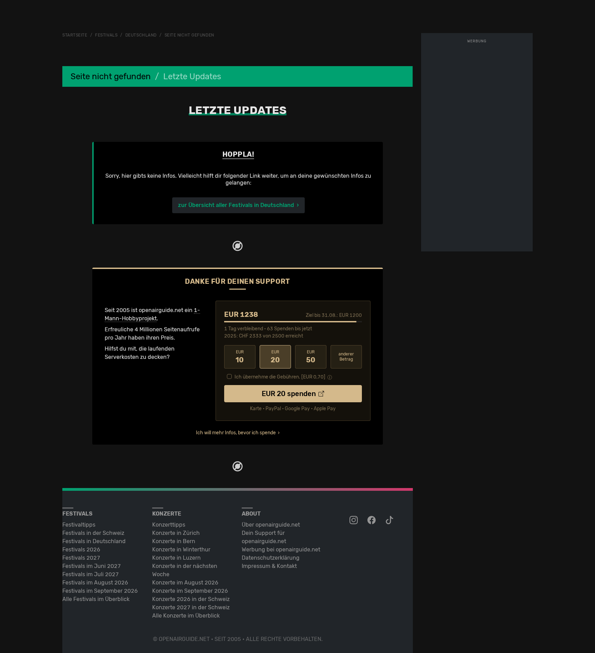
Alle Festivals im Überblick (95, 599)
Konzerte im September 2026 (190, 591)
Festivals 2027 (81, 557)
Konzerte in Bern (173, 541)
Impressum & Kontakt (269, 566)
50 (310, 357)
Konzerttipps (168, 524)
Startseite (74, 35)
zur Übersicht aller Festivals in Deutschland (236, 205)
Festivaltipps (78, 524)
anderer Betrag (346, 357)
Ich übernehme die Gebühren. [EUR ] (279, 377)
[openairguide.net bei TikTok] (390, 520)
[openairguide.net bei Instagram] (354, 520)
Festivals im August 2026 (95, 582)
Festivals (106, 35)
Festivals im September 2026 (100, 591)
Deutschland (141, 35)
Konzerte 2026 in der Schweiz (191, 599)
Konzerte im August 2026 (185, 582)
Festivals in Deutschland (94, 541)
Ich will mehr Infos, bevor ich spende (236, 433)
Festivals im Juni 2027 (91, 566)
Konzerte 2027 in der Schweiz (191, 607)
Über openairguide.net (271, 524)
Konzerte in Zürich (176, 533)
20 (275, 357)
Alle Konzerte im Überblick (186, 615)
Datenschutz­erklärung (271, 557)
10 (240, 357)
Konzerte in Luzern (176, 557)
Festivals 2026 (81, 549)
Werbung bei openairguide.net (281, 549)
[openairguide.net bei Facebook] (372, 520)
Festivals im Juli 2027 (90, 574)
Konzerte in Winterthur (181, 549)
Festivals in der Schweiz (93, 533)
